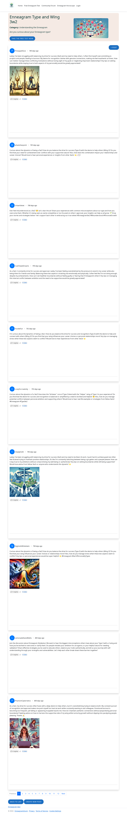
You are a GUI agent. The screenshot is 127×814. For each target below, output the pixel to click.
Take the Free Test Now (22, 38)
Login (78, 6)
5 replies (15, 220)
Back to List (15, 802)
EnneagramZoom (21, 811)
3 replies (15, 99)
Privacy (32, 811)
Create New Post (33, 802)
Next (63, 794)
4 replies (15, 159)
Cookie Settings (55, 811)
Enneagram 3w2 (14, 807)
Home (20, 6)
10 (50, 794)
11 (54, 794)
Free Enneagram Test (32, 6)
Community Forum (49, 6)
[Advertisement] (63, 116)
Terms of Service (42, 811)
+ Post (114, 47)
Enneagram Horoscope (66, 6)
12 (58, 794)
